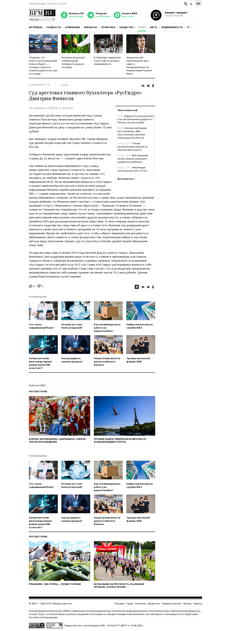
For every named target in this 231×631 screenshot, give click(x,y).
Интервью (35, 27)
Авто (153, 27)
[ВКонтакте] (143, 86)
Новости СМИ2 (37, 385)
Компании (72, 27)
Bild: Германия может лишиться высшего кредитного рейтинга (132, 158)
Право (142, 27)
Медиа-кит (154, 603)
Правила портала (171, 603)
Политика (108, 27)
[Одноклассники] (153, 86)
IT (188, 27)
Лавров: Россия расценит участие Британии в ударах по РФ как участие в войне (135, 119)
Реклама (119, 603)
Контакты (140, 603)
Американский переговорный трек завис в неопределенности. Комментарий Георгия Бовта (139, 65)
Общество (126, 27)
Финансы (90, 27)
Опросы (197, 603)
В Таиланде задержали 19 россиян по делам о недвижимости (107, 61)
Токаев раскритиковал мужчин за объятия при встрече (132, 146)
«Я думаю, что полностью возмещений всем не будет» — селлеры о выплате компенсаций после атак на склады (43, 65)
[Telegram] (148, 86)
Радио (129, 603)
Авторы (187, 603)
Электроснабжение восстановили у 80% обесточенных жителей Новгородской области (132, 132)
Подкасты (54, 27)
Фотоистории (38, 391)
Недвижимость (172, 27)
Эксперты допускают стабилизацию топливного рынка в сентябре (73, 62)
